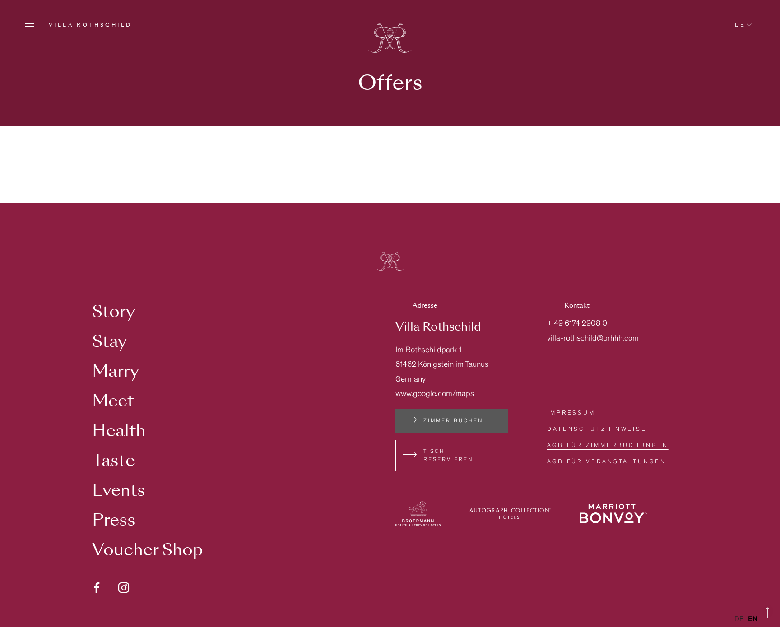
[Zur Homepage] (390, 39)
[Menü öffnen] (29, 25)
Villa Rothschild (90, 24)
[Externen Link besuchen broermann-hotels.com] (418, 513)
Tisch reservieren (448, 455)
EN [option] (752, 619)
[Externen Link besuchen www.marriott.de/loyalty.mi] (613, 513)
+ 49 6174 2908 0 (577, 324)
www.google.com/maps (434, 394)
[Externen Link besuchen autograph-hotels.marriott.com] (510, 513)
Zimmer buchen (453, 421)
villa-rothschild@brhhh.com (593, 339)
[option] (752, 619)
